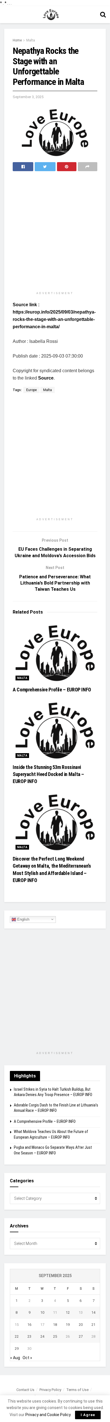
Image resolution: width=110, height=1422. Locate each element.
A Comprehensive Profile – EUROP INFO (52, 690)
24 (42, 1336)
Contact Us (25, 1390)
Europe (31, 390)
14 (93, 1312)
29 (17, 1348)
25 (55, 1336)
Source (46, 378)
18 (55, 1324)
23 (29, 1336)
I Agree (88, 1415)
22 (17, 1336)
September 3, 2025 (28, 97)
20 (81, 1324)
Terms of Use (77, 1390)
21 (93, 1324)
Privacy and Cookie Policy (48, 1414)
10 (42, 1312)
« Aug (15, 1357)
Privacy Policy (50, 1390)
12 (68, 1312)
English (22, 919)
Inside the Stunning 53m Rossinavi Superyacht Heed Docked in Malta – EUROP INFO (48, 774)
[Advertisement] (55, 232)
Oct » (27, 1357)
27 (81, 1336)
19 (68, 1324)
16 (29, 1324)
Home (17, 40)
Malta (30, 40)
